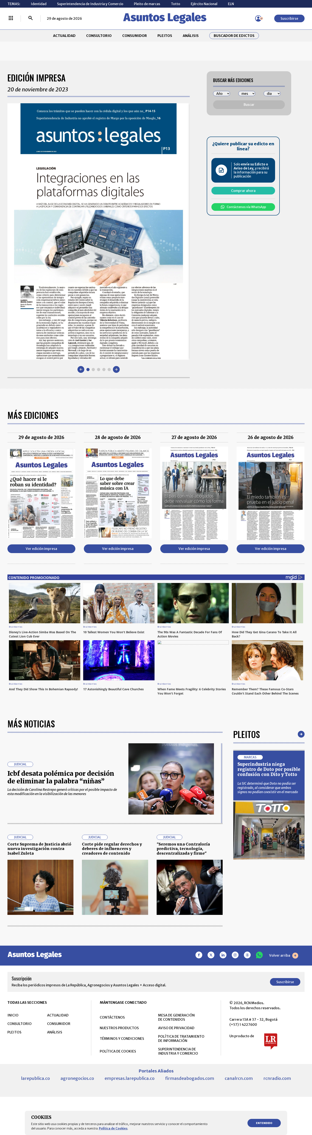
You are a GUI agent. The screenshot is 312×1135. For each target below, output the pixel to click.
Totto (175, 4)
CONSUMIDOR (134, 36)
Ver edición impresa (41, 549)
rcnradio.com (277, 1078)
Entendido (264, 1123)
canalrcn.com (239, 1078)
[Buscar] (30, 18)
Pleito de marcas (147, 4)
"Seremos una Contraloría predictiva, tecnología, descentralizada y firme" (183, 849)
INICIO (12, 1015)
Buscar (248, 104)
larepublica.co (35, 1078)
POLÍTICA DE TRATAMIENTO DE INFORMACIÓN (181, 1038)
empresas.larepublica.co (130, 1078)
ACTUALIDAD (64, 36)
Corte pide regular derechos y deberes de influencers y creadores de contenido (112, 849)
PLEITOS (164, 36)
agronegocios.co (77, 1078)
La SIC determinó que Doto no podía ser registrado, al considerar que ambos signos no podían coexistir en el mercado (268, 787)
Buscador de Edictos (234, 36)
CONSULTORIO (99, 36)
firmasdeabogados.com (189, 1078)
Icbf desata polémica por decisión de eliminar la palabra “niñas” (60, 777)
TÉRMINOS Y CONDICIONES (122, 1038)
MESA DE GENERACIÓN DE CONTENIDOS (176, 1017)
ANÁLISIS (191, 36)
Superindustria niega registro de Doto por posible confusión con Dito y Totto (269, 769)
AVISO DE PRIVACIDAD (176, 1028)
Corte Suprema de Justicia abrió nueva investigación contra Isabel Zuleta (39, 849)
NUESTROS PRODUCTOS (119, 1028)
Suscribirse (289, 18)
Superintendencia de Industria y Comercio (90, 4)
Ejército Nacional (204, 4)
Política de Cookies (113, 1128)
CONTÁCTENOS (112, 1017)
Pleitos (246, 734)
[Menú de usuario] (258, 18)
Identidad (38, 4)
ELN (231, 4)
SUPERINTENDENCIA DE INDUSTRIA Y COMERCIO (178, 1051)
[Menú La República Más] (10, 18)
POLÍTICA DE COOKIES (118, 1051)
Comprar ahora (243, 191)
